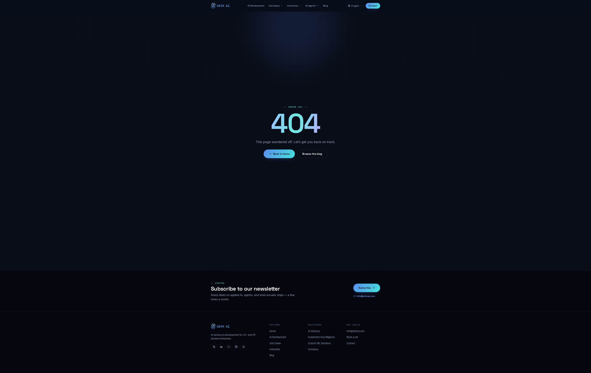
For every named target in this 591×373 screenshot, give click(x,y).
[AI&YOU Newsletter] (229, 347)
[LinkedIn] (221, 347)
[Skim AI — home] (220, 5)
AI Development (256, 5)
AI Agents (311, 5)
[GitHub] (236, 347)
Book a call (352, 337)
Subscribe (364, 287)
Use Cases (274, 5)
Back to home (281, 154)
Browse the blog (312, 154)
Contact (373, 5)
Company (313, 349)
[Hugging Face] (243, 347)
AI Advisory (314, 331)
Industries (292, 5)
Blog (325, 5)
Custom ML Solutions (319, 343)
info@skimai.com (365, 296)
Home (272, 331)
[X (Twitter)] (214, 347)
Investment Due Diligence (321, 337)
